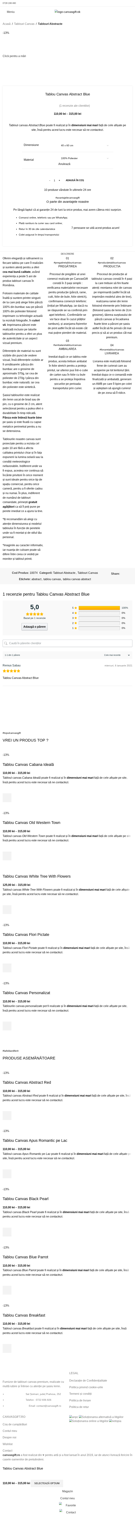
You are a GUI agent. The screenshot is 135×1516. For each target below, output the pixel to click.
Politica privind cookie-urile (86, 1387)
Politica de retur (79, 1406)
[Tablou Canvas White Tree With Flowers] (29, 871)
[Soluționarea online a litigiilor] (88, 1420)
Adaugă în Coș (75, 180)
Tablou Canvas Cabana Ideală (28, 764)
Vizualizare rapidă (7, 806)
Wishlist (7, 1444)
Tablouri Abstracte (50, 23)
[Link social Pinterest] (121, 3)
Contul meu (10, 1430)
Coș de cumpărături (15, 1424)
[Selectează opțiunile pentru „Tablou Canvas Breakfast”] (7, 1348)
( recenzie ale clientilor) (74, 105)
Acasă (7, 23)
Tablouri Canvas (24, 23)
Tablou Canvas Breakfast (24, 1315)
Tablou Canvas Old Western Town (31, 822)
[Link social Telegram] (126, 578)
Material (29, 159)
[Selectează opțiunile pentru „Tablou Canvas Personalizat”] (7, 1026)
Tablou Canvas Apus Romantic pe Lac (35, 1140)
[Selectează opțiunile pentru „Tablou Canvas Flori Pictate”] (7, 967)
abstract (36, 579)
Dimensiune (31, 144)
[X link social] (126, 573)
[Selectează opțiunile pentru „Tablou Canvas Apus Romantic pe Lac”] (7, 1173)
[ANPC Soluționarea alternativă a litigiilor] (101, 1416)
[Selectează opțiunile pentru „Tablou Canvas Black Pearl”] (7, 1232)
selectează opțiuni (47, 1483)
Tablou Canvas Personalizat (26, 993)
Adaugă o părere (34, 626)
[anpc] (73, 1416)
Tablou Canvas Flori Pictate (26, 934)
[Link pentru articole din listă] (34, 1401)
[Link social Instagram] (117, 3)
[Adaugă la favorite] (7, 788)
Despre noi (9, 1437)
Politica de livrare (80, 1400)
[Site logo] (67, 11)
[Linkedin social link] (117, 578)
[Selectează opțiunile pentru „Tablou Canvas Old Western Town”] (7, 856)
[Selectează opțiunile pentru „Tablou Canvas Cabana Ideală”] (7, 797)
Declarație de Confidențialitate (88, 1380)
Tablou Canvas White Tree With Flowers (37, 876)
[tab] (67, 254)
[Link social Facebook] (112, 3)
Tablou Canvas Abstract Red (27, 1082)
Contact (7, 1450)
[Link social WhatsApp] (125, 3)
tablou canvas (52, 579)
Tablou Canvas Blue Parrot (25, 1257)
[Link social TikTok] (130, 3)
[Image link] (15, 1373)
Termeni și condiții (80, 1393)
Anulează (64, 163)
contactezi (96, 129)
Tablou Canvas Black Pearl (26, 1199)
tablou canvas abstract (77, 579)
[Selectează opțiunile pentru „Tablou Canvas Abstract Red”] (7, 1115)
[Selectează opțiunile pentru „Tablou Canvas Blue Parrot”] (7, 1290)
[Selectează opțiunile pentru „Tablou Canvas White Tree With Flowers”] (7, 909)
